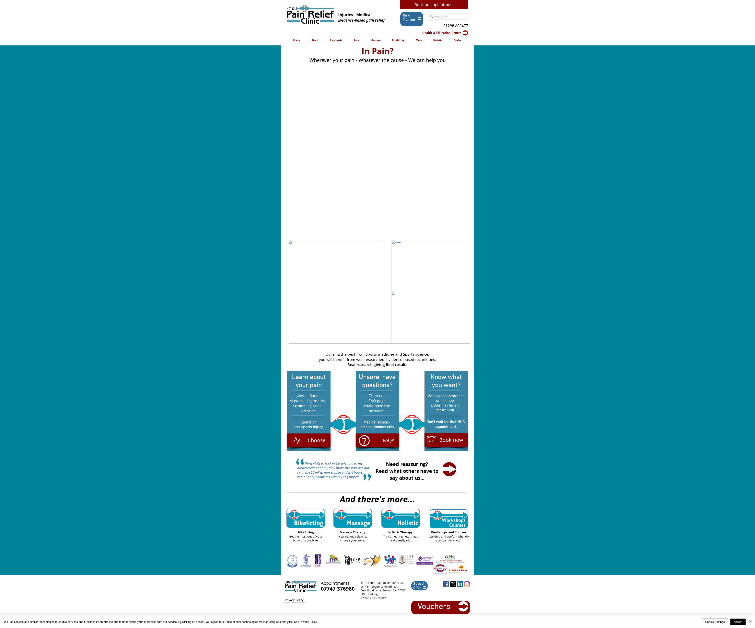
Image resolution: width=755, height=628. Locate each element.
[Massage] (352, 518)
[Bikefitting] (305, 518)
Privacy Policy (294, 600)
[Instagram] (467, 584)
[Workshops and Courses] (449, 519)
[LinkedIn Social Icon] (460, 584)
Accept (738, 622)
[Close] (750, 622)
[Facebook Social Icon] (446, 584)
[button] (336, 41)
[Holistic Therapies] (400, 518)
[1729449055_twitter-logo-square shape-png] (453, 584)
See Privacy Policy (305, 622)
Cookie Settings (715, 622)
